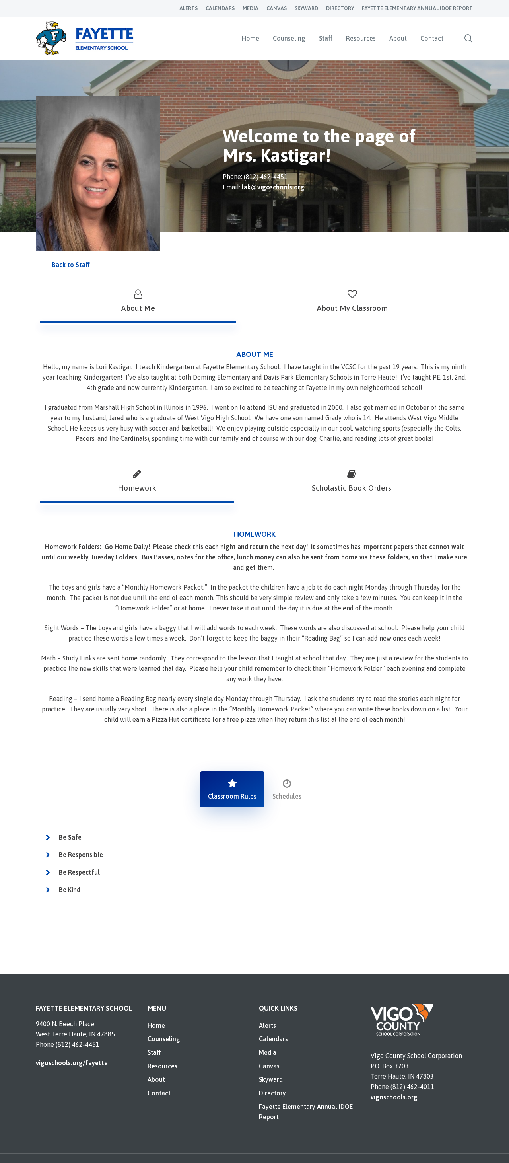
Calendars (273, 1038)
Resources (162, 1065)
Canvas (269, 1065)
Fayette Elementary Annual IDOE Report (306, 1111)
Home (156, 1025)
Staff (154, 1052)
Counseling (164, 1038)
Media (267, 1052)
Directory (272, 1093)
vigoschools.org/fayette (72, 1062)
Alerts (267, 1025)
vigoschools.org (394, 1097)
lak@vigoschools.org (273, 187)
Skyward (271, 1079)
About (156, 1079)
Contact (159, 1093)
